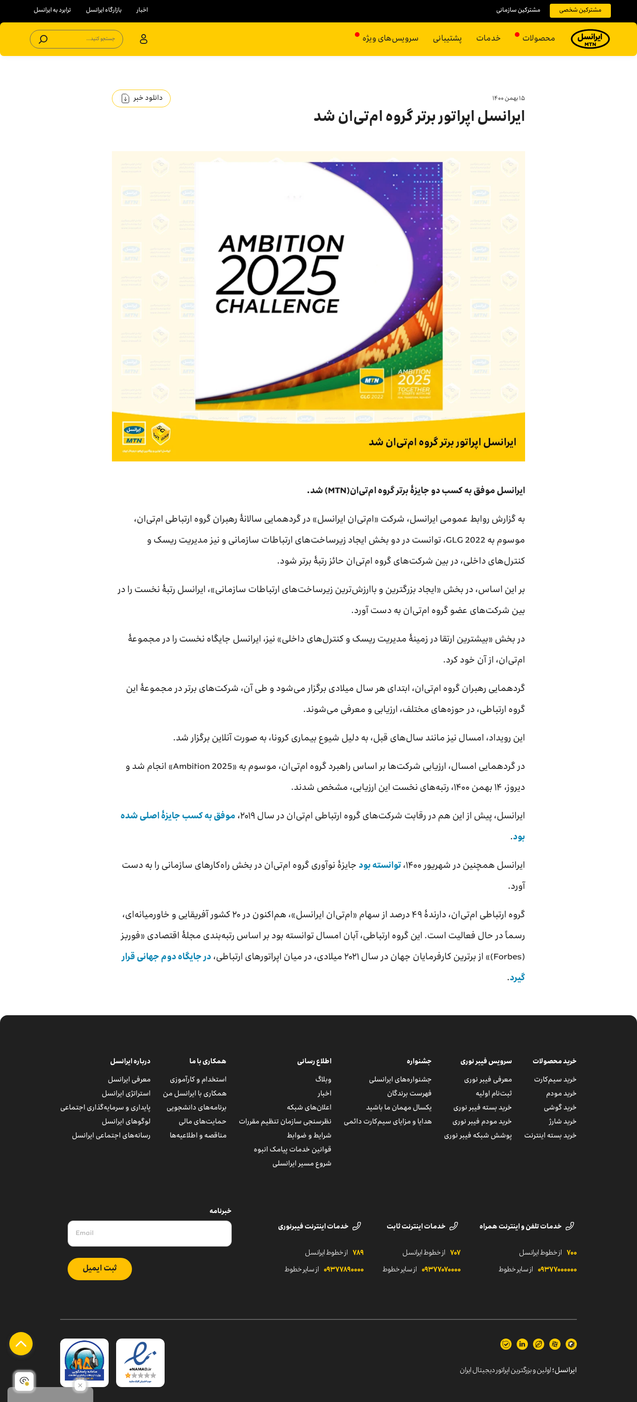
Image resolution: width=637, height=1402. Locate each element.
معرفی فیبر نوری (488, 1080)
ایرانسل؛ (564, 1371)
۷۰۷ (455, 1253)
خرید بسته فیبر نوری (482, 1108)
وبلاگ (323, 1080)
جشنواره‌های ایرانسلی (400, 1080)
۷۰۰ (572, 1253)
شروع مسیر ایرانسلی (302, 1164)
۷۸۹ (358, 1253)
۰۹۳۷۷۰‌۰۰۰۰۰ (557, 1270)
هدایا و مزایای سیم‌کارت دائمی (388, 1122)
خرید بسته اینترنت (550, 1136)
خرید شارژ (563, 1122)
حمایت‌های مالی (203, 1122)
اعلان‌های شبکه (309, 1108)
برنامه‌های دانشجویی (196, 1108)
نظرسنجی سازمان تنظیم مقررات (285, 1122)
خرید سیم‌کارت (555, 1080)
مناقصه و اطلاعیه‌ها (198, 1136)
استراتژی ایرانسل (126, 1094)
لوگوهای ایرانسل (126, 1122)
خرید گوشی (560, 1108)
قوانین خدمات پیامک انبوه (293, 1150)
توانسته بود (380, 866)
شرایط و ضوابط (309, 1136)
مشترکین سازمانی (518, 10)
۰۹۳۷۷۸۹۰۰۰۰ (344, 1270)
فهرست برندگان (409, 1094)
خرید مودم (561, 1094)
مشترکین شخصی (580, 10)
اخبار (142, 10)
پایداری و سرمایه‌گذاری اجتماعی (105, 1108)
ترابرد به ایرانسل (52, 10)
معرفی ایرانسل (129, 1080)
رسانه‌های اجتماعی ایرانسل (111, 1136)
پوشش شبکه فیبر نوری (478, 1136)
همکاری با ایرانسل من (195, 1094)
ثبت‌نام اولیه (494, 1094)
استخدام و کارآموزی (198, 1080)
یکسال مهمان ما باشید (399, 1108)
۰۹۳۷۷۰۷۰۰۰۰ (441, 1270)
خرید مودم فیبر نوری (482, 1122)
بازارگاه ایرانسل (104, 10)
